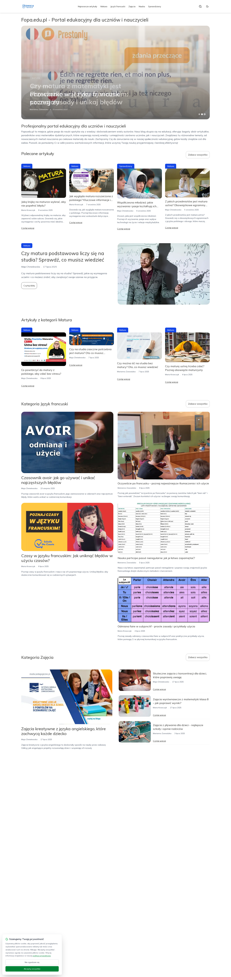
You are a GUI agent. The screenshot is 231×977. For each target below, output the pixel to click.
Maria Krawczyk (28, 210)
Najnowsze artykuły (87, 6)
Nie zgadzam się (32, 962)
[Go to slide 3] (205, 114)
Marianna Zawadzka (39, 109)
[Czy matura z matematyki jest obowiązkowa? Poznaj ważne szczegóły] (115, 72)
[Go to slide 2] (202, 114)
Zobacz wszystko (197, 154)
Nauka (142, 6)
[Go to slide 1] (199, 114)
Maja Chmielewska (125, 211)
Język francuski (117, 6)
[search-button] (200, 6)
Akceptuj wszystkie (32, 969)
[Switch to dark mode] (207, 6)
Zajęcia (131, 6)
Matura (103, 6)
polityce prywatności (42, 956)
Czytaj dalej (29, 285)
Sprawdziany (154, 6)
